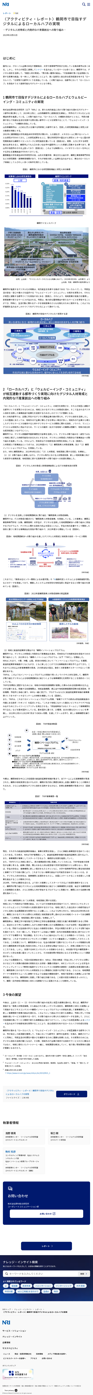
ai (6, 1285)
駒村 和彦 (10, 1151)
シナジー (40, 69)
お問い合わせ (46, 1213)
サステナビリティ (10, 1348)
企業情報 (6, 1342)
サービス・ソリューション (14, 1330)
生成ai (46, 1291)
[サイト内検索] (84, 4)
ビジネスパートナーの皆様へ (14, 1358)
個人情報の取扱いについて (44, 1386)
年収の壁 (9, 1291)
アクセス (33, 1358)
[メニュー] (88, 4)
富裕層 (14, 1285)
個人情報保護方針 (28, 1386)
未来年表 (26, 1285)
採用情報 (39, 1354)
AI (55, 579)
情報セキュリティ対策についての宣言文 (67, 1386)
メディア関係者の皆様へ (57, 1354)
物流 (56, 1291)
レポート (46, 1246)
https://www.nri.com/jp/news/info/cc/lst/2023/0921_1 (28, 1073)
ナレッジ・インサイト (23, 1309)
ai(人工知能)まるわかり (28, 1291)
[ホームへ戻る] (6, 4)
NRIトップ (6, 1309)
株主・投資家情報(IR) (23, 1354)
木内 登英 (80, 1285)
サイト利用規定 (15, 1386)
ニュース (6, 1354)
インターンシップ (63, 1285)
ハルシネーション (43, 1285)
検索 (82, 1273)
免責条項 (5, 1386)
